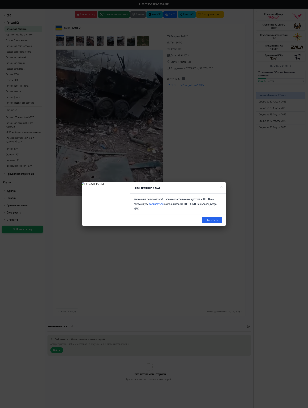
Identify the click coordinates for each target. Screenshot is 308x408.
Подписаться (212, 220)
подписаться (156, 204)
